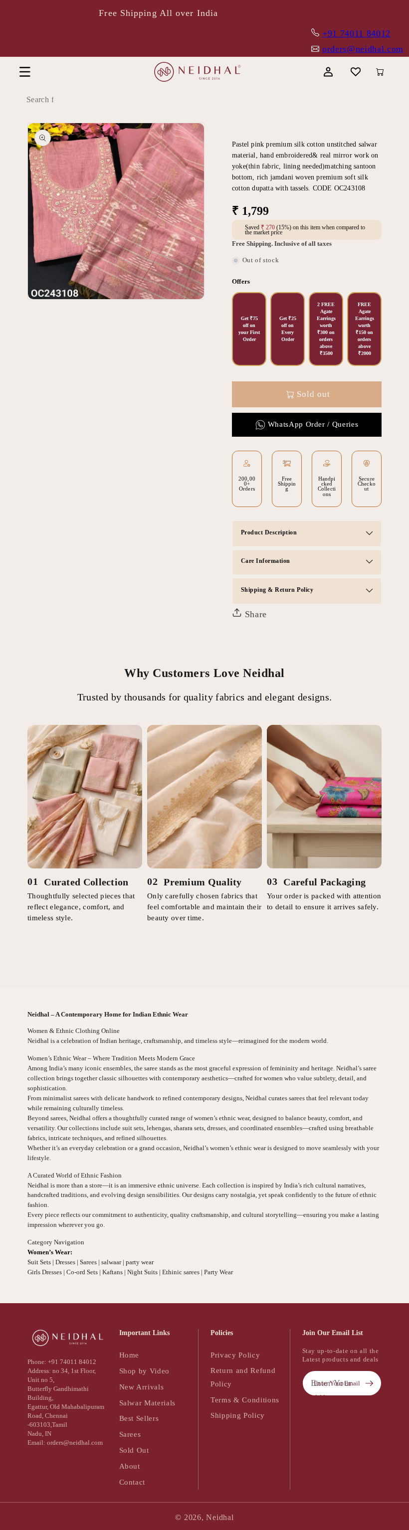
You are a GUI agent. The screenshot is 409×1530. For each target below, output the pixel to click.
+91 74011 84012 (356, 33)
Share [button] (254, 614)
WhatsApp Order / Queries (313, 424)
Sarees (130, 1434)
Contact (132, 1482)
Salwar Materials (147, 1402)
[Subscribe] (369, 1383)
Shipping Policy (237, 1415)
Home (129, 1355)
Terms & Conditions (244, 1399)
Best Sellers (139, 1418)
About (129, 1466)
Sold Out (134, 1450)
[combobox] (62, 99)
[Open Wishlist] (356, 72)
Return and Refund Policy (242, 1377)
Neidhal (219, 1517)
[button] (24, 72)
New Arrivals (141, 1386)
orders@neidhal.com (363, 49)
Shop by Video (144, 1370)
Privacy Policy (235, 1355)
